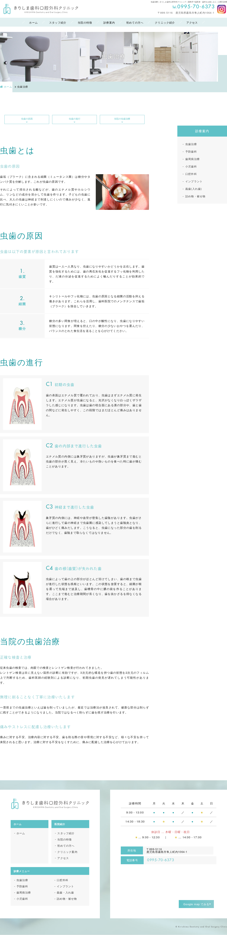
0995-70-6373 (196, 6)
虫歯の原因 (27, 118)
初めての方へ (134, 22)
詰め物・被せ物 (195, 196)
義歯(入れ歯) (193, 189)
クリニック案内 (67, 852)
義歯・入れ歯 (65, 892)
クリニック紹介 (165, 22)
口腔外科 (191, 174)
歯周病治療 (192, 159)
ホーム (33, 22)
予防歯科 (191, 151)
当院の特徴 (85, 22)
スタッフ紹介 (57, 22)
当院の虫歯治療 (122, 118)
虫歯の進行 (74, 118)
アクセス (192, 22)
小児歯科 (191, 166)
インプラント (194, 181)
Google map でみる (196, 904)
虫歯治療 (191, 144)
